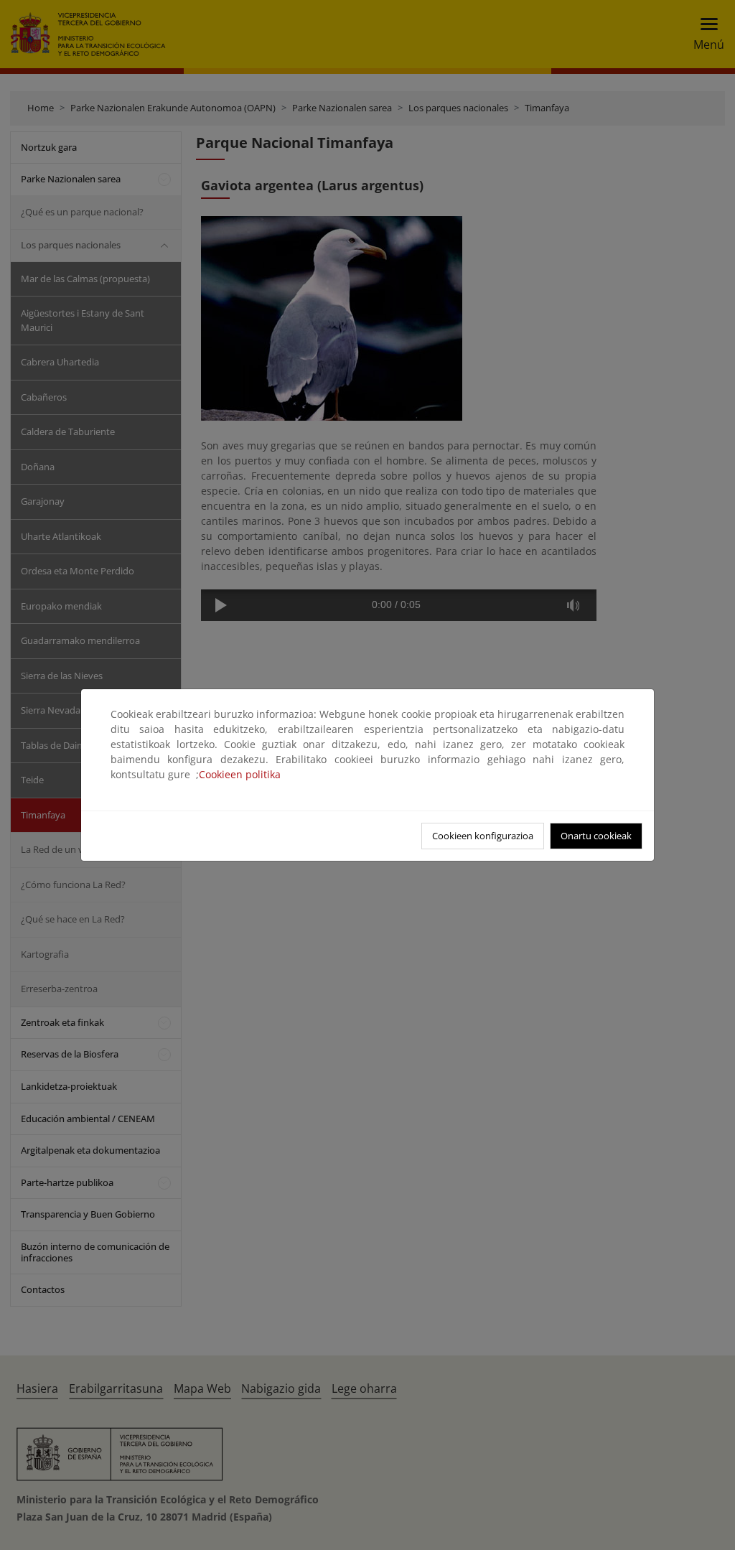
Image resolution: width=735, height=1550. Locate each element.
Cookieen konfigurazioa (482, 835)
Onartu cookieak (596, 835)
